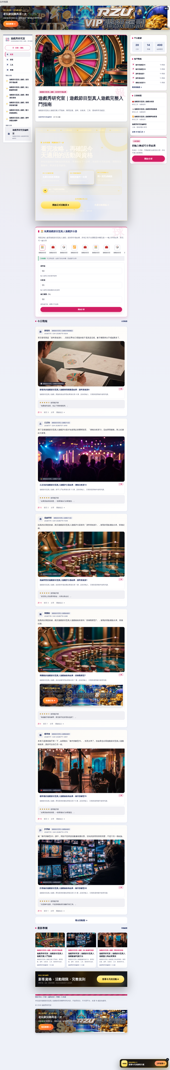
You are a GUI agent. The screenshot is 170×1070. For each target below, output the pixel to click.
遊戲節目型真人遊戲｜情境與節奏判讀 (17, 103)
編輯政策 (51, 997)
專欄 (10, 70)
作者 (45, 997)
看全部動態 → (81, 920)
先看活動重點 (101, 205)
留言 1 (45, 724)
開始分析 (148, 158)
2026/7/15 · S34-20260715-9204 (56, 334)
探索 (10, 60)
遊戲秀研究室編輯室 (45, 117)
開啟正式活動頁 (60, 205)
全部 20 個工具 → (138, 132)
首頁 (10, 54)
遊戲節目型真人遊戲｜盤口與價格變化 (17, 111)
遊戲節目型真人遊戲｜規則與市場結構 (17, 80)
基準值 (42, 266)
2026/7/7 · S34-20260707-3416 (55, 426)
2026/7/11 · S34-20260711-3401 (56, 737)
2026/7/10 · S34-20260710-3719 (56, 832)
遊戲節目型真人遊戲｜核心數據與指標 (17, 88)
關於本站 (38, 997)
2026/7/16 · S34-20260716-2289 (56, 616)
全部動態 (124, 321)
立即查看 (161, 1063)
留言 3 (46, 412)
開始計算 (81, 309)
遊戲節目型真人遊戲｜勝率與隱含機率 (17, 119)
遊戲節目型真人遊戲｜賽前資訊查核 (17, 96)
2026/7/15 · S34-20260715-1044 (56, 521)
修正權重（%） (46, 294)
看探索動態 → (137, 87)
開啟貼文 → (60, 412)
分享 (52, 412)
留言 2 (46, 508)
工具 (10, 65)
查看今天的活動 (110, 979)
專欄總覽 (124, 928)
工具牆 (63, 997)
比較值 (42, 280)
